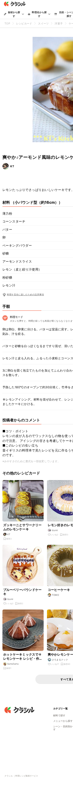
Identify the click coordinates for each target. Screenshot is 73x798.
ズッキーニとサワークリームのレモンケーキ (22, 527)
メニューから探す (63, 720)
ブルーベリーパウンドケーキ (22, 592)
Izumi (55, 530)
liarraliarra (13, 663)
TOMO (55, 595)
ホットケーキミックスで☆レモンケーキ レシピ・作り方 (22, 657)
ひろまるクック (60, 659)
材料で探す (59, 715)
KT (12, 166)
